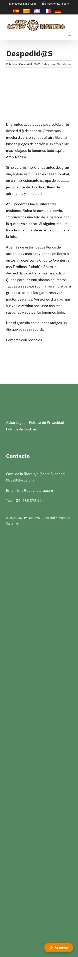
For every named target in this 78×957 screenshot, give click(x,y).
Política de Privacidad (46, 422)
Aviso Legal (15, 422)
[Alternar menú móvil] (70, 34)
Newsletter (64, 64)
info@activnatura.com (55, 3)
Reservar (61, 948)
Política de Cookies (21, 429)
